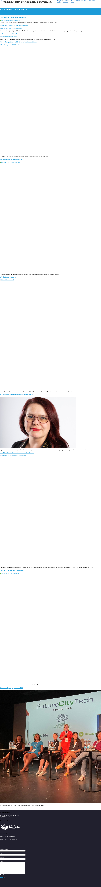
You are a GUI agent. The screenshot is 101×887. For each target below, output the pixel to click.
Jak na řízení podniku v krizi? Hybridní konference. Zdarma (18, 42)
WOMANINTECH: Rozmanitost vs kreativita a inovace (17, 453)
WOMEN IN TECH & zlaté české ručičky (12, 159)
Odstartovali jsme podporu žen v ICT (11, 688)
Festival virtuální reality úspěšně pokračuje (13, 14)
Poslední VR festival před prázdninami (12, 570)
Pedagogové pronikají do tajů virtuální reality (14, 25)
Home (4, 13)
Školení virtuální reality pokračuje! (10, 34)
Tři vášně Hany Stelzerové (8, 277)
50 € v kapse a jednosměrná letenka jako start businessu (17, 394)
